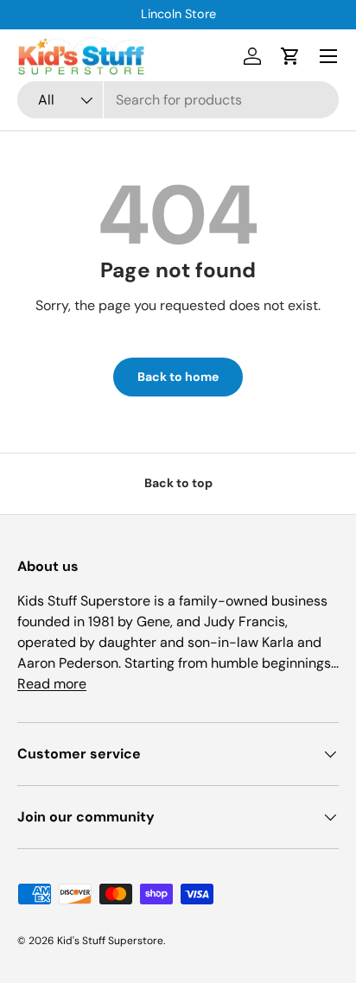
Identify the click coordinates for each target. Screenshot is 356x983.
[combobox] (178, 99)
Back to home (178, 376)
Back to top (178, 483)
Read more (51, 684)
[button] (290, 56)
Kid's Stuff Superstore (110, 941)
